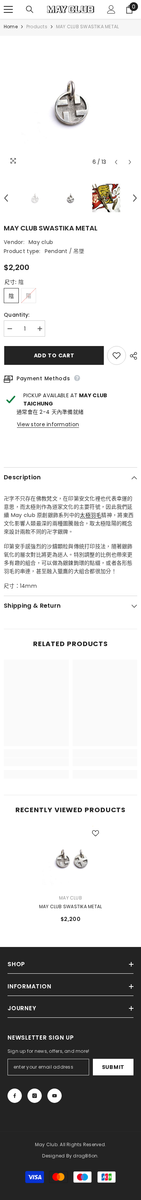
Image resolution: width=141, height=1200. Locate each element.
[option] (70, 102)
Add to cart (53, 355)
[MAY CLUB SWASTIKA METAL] (70, 858)
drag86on (85, 1156)
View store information (48, 424)
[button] (116, 162)
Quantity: (17, 315)
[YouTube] (54, 1096)
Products (36, 26)
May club (41, 242)
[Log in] (111, 9)
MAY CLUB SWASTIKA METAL (70, 906)
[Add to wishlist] (116, 355)
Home (11, 26)
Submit (113, 1067)
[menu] (8, 9)
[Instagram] (34, 1096)
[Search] (29, 9)
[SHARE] (131, 356)
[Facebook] (15, 1096)
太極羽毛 (90, 515)
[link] (36, 762)
